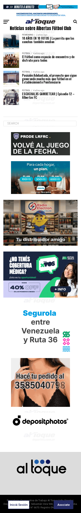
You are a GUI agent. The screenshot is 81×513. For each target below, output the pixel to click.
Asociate (63, 505)
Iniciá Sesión (19, 505)
